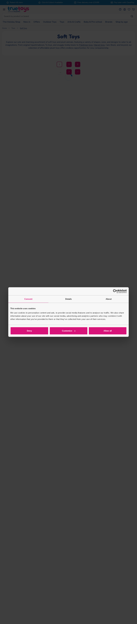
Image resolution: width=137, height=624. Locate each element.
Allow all (108, 330)
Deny (29, 330)
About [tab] (109, 299)
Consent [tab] (28, 299)
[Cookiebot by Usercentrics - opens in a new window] (115, 291)
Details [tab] (68, 299)
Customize (67, 330)
